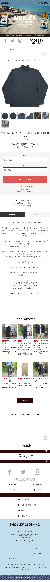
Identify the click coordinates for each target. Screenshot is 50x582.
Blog (13, 490)
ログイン (12, 553)
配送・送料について (28, 505)
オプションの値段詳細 (25, 186)
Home (13, 485)
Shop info (38, 485)
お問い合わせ (26, 516)
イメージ (37, 214)
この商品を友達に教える (26, 200)
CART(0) (44, 3)
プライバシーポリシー (27, 567)
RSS (22, 569)
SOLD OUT (25, 179)
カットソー (38, 61)
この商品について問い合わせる (26, 203)
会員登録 (37, 548)
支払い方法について (28, 499)
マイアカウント (12, 548)
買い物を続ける (26, 206)
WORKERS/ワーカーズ (23, 61)
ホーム (10, 61)
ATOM (27, 569)
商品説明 (12, 214)
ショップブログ (40, 567)
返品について (25, 189)
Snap (39, 490)
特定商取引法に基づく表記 (25, 192)
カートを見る (37, 553)
